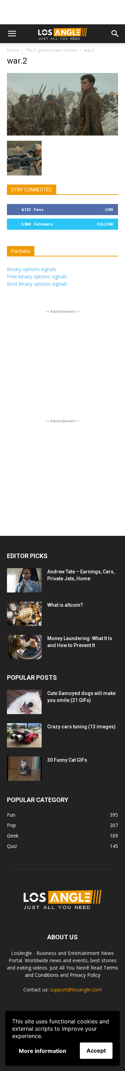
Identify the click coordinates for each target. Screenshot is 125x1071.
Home (13, 50)
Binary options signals (31, 269)
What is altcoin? (65, 605)
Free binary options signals (37, 276)
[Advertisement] (62, 12)
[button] (12, 33)
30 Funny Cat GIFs (67, 760)
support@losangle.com (76, 989)
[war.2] (62, 134)
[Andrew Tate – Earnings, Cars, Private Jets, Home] (24, 580)
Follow (105, 224)
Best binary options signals (37, 283)
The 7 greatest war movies (51, 50)
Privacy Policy (85, 975)
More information (42, 1050)
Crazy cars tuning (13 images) (81, 726)
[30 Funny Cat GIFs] (24, 769)
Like (109, 209)
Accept (96, 1050)
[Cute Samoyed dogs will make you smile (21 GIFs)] (24, 702)
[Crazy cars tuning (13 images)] (24, 735)
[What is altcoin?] (24, 614)
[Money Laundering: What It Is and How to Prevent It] (24, 647)
